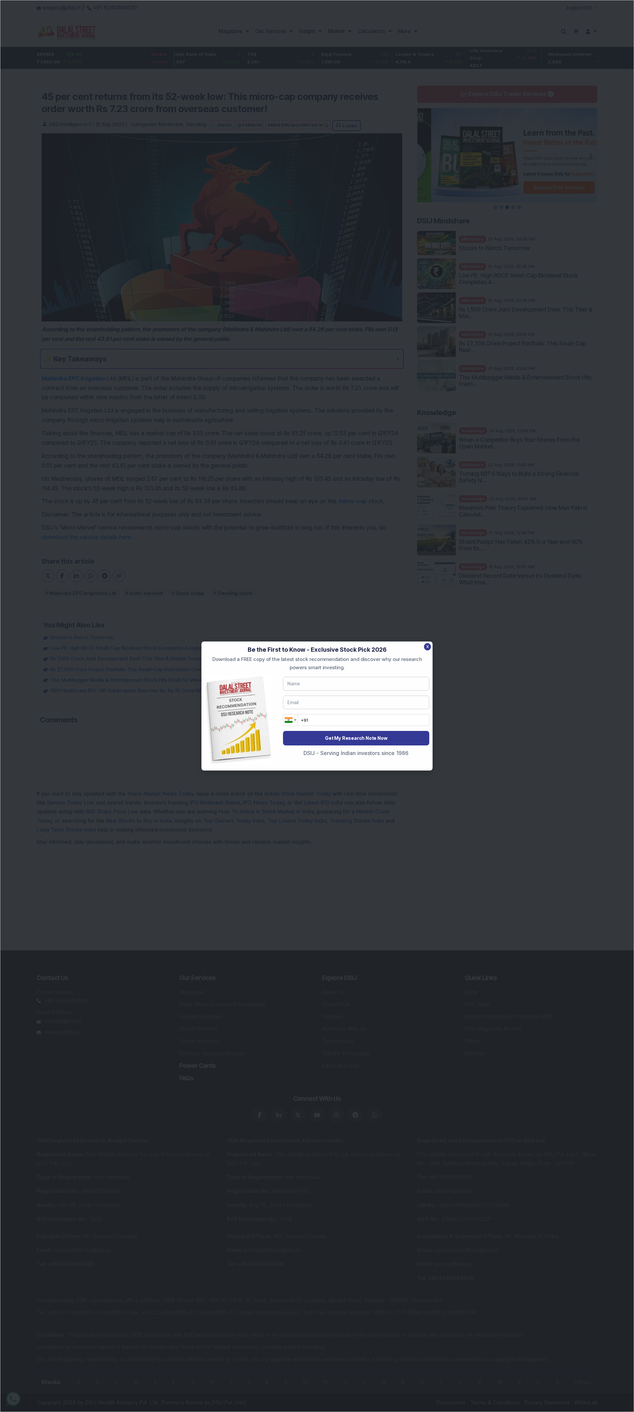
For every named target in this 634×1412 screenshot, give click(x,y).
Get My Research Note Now (356, 738)
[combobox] (290, 720)
